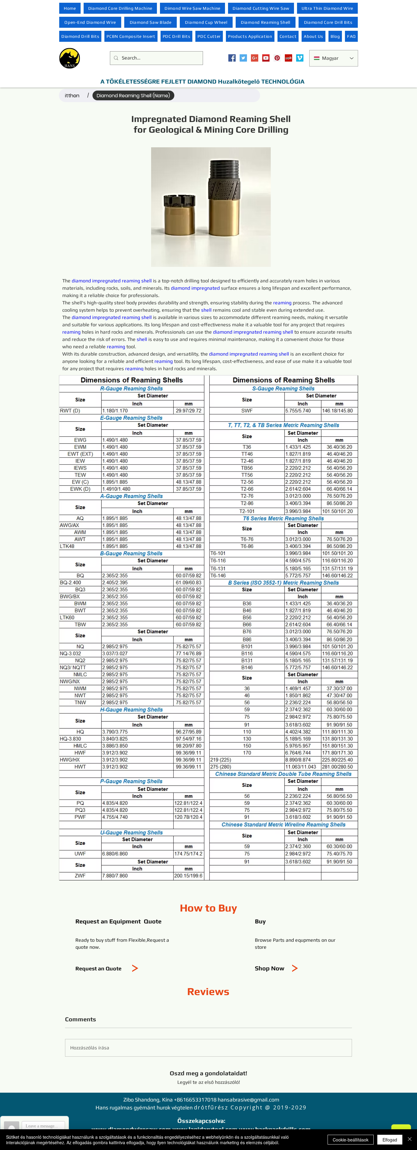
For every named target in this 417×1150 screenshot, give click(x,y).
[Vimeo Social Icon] (299, 58)
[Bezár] (409, 1139)
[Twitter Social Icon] (243, 58)
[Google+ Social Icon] (254, 58)
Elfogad (390, 1140)
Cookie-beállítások (350, 1140)
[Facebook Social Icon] (232, 58)
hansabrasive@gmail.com (248, 1099)
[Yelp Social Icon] (288, 58)
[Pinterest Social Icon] (277, 58)
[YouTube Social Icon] (266, 58)
